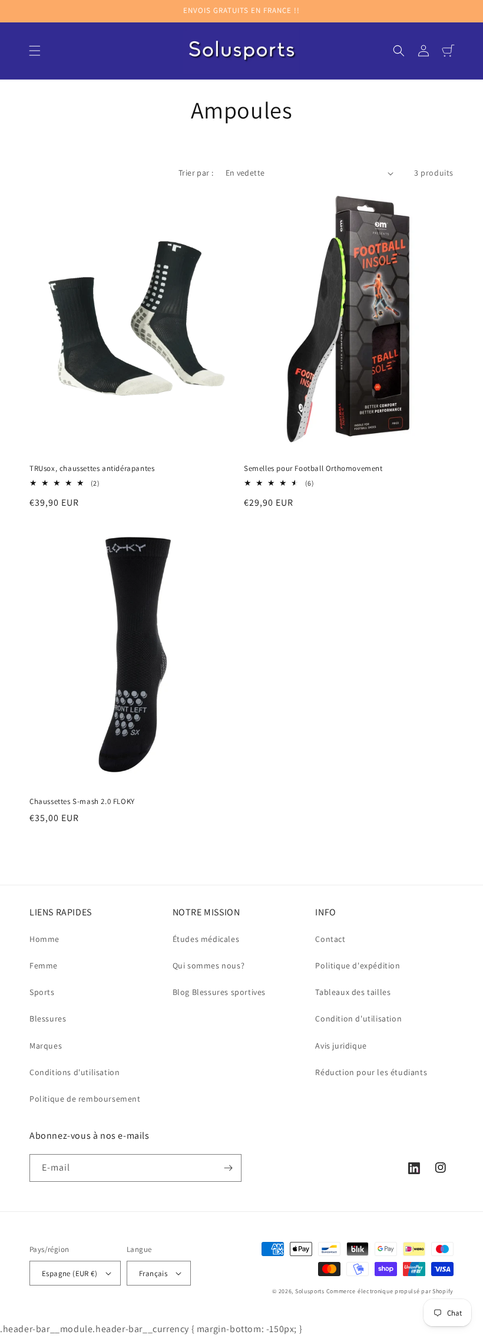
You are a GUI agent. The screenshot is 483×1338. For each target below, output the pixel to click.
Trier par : (195, 172)
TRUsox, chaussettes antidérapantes (91, 468)
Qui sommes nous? (209, 965)
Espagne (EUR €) (69, 1273)
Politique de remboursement (85, 1098)
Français (153, 1273)
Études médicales (206, 939)
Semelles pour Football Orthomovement (313, 468)
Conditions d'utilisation (74, 1072)
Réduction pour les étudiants (371, 1072)
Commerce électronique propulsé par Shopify (390, 1291)
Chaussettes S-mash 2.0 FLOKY (82, 801)
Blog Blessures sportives (219, 992)
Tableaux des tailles (353, 992)
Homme (44, 939)
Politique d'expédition (357, 965)
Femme (43, 965)
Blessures (47, 1018)
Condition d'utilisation (358, 1018)
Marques (45, 1045)
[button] (34, 50)
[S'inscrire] (228, 1168)
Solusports (310, 1291)
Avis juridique (340, 1045)
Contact (330, 939)
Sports (42, 992)
